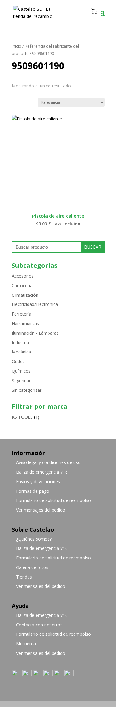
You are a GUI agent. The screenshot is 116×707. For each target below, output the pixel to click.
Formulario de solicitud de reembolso (53, 500)
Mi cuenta (26, 643)
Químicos (21, 371)
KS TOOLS (22, 417)
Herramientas (25, 323)
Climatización (25, 295)
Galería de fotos (32, 567)
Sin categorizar (26, 390)
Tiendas (24, 577)
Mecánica (21, 352)
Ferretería (21, 314)
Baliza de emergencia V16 (42, 472)
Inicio (16, 46)
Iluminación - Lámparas (35, 333)
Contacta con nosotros (39, 625)
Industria (20, 342)
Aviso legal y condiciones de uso (48, 462)
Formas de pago (32, 491)
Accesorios (23, 276)
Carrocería (22, 285)
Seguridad (22, 380)
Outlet (18, 361)
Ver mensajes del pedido (40, 510)
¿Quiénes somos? (34, 539)
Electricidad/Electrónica (35, 304)
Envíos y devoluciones (38, 481)
